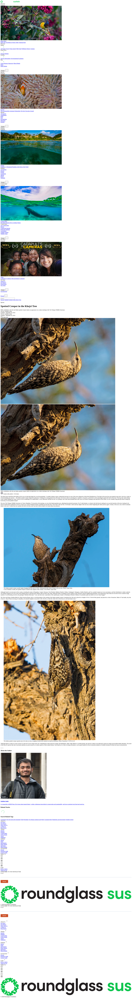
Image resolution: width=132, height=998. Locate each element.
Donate (2, 70)
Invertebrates (4, 119)
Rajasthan (26, 819)
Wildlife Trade (4, 233)
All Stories (3, 48)
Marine (2, 175)
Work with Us (4, 825)
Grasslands (3, 173)
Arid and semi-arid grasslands (13, 819)
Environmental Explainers (17, 58)
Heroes (2, 227)
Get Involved (4, 291)
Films (2, 64)
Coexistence (3, 231)
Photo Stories (4, 66)
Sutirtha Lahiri (4, 801)
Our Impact (3, 282)
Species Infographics (6, 58)
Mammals (3, 120)
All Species (3, 113)
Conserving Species (5, 228)
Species (2, 53)
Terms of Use (4, 870)
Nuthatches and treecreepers (59, 819)
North (22, 819)
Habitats (7, 53)
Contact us (3, 826)
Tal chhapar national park (35, 819)
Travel (7, 48)
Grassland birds (48, 819)
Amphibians (3, 115)
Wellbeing (24, 48)
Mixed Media (17, 63)
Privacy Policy (4, 869)
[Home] (11, 2)
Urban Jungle (12, 48)
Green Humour (4, 63)
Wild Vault (18, 48)
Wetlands (3, 178)
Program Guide (4, 851)
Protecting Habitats (5, 229)
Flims (2, 841)
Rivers (2, 176)
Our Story (3, 822)
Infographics (4, 843)
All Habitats (3, 169)
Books (28, 48)
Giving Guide (4, 852)
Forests (2, 172)
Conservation (4, 833)
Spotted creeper (69, 819)
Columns (32, 48)
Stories (2, 840)
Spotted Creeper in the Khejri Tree (13, 300)
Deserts (2, 171)
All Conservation (5, 225)
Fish (2, 118)
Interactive (10, 63)
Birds (2, 116)
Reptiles (3, 122)
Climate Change (4, 232)
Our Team (3, 285)
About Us (3, 281)
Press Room (3, 284)
